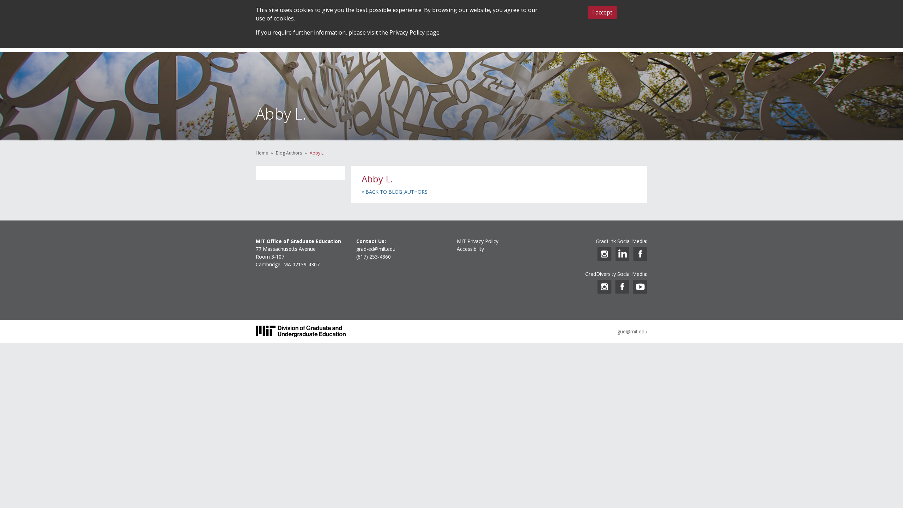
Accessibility (470, 249)
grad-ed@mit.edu (375, 249)
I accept (602, 12)
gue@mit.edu (632, 331)
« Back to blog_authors (395, 191)
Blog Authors (289, 153)
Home (262, 153)
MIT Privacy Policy (477, 241)
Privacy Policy (407, 32)
